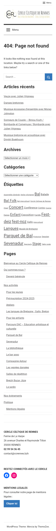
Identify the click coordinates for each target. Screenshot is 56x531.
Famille (37, 215)
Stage (36, 244)
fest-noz (19, 221)
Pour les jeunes (14, 292)
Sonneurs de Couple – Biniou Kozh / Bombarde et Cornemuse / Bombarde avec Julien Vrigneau (27, 124)
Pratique (8, 402)
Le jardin (11, 387)
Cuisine (48, 208)
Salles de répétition (16, 374)
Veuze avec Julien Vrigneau (19, 96)
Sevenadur (13, 243)
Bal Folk (10, 200)
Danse (6, 215)
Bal (37, 194)
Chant (6, 208)
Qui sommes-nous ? (15, 269)
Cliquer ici (11, 503)
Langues (11, 228)
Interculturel (38, 222)
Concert (16, 207)
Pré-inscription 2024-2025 (20, 298)
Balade (45, 194)
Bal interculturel (23, 201)
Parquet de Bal (18, 235)
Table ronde (46, 244)
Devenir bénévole (15, 276)
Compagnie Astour (16, 361)
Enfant (15, 214)
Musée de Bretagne (28, 229)
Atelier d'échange (27, 195)
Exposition (27, 214)
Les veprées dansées (17, 367)
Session (45, 236)
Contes (41, 208)
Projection (37, 237)
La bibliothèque (14, 348)
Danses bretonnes (13, 102)
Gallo (30, 222)
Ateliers (10, 304)
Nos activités (11, 285)
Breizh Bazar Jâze (16, 380)
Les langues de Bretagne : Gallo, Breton (27, 311)
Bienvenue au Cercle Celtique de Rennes (25, 263)
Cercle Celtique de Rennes (40, 201)
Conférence (30, 207)
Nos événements (13, 395)
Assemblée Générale (12, 195)
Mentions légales (15, 408)
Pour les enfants (15, 317)
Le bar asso (12, 354)
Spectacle (28, 244)
